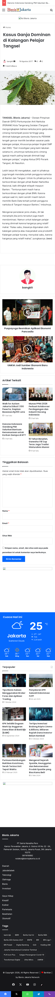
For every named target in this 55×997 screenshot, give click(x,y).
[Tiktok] (41, 984)
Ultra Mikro (28, 960)
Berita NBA (42, 935)
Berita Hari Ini (28, 935)
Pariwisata (7, 909)
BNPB (29, 940)
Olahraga (6, 879)
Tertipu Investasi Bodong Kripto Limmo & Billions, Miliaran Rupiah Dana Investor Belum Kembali (40, 729)
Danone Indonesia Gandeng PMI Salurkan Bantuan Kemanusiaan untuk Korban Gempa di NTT (14, 430)
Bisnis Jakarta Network (28, 977)
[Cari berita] (51, 11)
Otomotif (6, 918)
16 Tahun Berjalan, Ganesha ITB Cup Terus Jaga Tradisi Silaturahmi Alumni (39, 443)
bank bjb (7, 935)
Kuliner (5, 905)
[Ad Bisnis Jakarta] (28, 18)
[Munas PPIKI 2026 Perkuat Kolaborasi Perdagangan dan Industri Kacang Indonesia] (41, 394)
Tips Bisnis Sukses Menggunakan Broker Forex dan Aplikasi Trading (13, 694)
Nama (5, 511)
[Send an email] (14, 61)
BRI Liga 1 (47, 940)
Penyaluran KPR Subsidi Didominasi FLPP (39, 692)
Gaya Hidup (7, 896)
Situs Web (7, 535)
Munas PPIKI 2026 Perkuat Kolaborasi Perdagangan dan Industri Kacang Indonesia (39, 409)
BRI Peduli (8, 945)
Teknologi (6, 875)
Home (8, 27)
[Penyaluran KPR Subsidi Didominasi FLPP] (41, 680)
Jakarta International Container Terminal (20, 950)
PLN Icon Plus (9, 955)
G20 (34, 945)
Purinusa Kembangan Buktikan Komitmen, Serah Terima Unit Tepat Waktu (13, 765)
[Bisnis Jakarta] (19, 10)
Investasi (6, 888)
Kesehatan (7, 914)
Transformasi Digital (12, 960)
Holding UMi (45, 945)
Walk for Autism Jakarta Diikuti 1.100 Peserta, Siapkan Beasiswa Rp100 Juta (13, 407)
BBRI (17, 935)
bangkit (10, 61)
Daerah (5, 866)
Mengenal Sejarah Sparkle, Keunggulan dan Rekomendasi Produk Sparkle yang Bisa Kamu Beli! (40, 766)
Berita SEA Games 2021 (13, 940)
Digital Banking (22, 945)
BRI (37, 940)
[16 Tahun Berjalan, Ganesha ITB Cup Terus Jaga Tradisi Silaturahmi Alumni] (41, 429)
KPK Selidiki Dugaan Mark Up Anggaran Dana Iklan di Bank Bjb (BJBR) (14, 728)
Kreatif (5, 900)
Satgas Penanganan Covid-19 (31, 955)
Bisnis (5, 884)
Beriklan (47, 972)
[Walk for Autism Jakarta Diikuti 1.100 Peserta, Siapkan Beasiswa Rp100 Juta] (14, 394)
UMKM (40, 960)
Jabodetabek (8, 870)
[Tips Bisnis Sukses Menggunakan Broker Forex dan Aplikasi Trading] (14, 680)
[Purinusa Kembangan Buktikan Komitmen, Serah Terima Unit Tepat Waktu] (14, 750)
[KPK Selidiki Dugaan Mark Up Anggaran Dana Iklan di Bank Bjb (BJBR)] (14, 714)
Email (5, 523)
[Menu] (3, 11)
